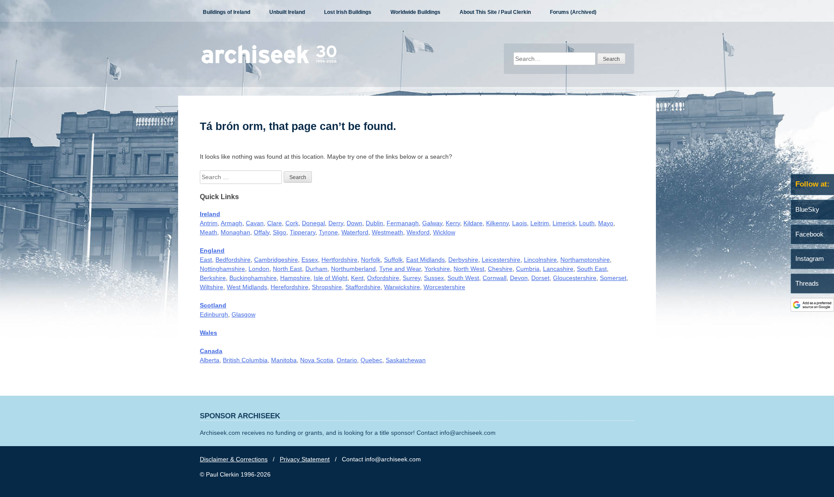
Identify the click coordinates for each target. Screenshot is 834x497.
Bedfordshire (233, 259)
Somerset (613, 277)
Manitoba (284, 360)
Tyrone (328, 232)
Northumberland (353, 268)
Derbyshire (463, 259)
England (212, 250)
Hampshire (295, 277)
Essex (309, 259)
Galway (432, 223)
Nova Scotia (316, 360)
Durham (316, 268)
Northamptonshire (585, 259)
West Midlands (247, 287)
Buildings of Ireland (226, 12)
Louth (587, 223)
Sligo (279, 232)
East (206, 259)
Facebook (809, 234)
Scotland (213, 305)
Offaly (261, 232)
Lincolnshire (540, 259)
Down (354, 223)
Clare (274, 223)
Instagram (809, 258)
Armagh (231, 223)
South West (463, 277)
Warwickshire (402, 287)
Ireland (210, 213)
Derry (335, 223)
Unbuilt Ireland (287, 12)
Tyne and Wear (400, 268)
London (258, 268)
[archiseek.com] (269, 63)
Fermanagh (403, 223)
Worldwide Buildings (415, 12)
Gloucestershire (574, 277)
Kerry (453, 223)
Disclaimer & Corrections (234, 459)
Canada (211, 350)
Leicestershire (501, 259)
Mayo (605, 223)
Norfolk (371, 259)
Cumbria (527, 268)
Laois (519, 223)
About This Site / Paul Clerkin (495, 12)
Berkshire (213, 277)
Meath (208, 232)
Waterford (354, 232)
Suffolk (393, 259)
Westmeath (387, 232)
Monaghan (235, 232)
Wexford (418, 232)
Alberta (209, 360)
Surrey (411, 277)
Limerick (564, 223)
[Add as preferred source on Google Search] (812, 309)
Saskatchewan (406, 360)
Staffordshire (363, 287)
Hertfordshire (339, 259)
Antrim (209, 223)
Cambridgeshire (276, 259)
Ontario (347, 360)
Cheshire (500, 268)
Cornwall (494, 277)
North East (287, 268)
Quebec (371, 360)
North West (468, 268)
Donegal (313, 223)
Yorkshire (437, 268)
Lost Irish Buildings (347, 12)
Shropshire (327, 287)
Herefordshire (289, 287)
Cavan (255, 223)
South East (592, 268)
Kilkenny (497, 223)
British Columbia (245, 360)
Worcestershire (444, 287)
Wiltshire (211, 287)
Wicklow (444, 232)
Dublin (374, 223)
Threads (807, 283)
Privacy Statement (305, 459)
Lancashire (558, 268)
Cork (291, 223)
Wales (208, 332)
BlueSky (807, 209)
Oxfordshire (383, 277)
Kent (357, 277)
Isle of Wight (331, 277)
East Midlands (425, 259)
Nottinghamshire (222, 268)
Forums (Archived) (573, 12)
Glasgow (243, 314)
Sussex (434, 277)
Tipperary (302, 232)
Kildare (473, 223)
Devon (519, 277)
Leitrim (539, 223)
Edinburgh (214, 314)
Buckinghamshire (253, 277)
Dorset (540, 277)
